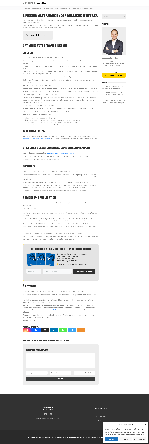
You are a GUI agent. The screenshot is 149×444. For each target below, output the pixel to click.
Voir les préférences (139, 439)
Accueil (25, 8)
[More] (81, 330)
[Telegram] (72, 330)
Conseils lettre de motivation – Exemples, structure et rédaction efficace (113, 94)
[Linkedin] (54, 330)
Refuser (125, 439)
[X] (45, 330)
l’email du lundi (44, 437)
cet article (53, 310)
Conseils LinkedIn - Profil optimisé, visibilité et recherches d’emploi (50, 8)
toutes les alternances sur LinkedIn (60, 153)
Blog (29, 8)
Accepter (111, 439)
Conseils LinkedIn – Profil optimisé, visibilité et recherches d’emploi (113, 102)
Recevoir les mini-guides (84, 271)
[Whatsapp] (63, 330)
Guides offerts (101, 417)
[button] (145, 424)
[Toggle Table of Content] (48, 35)
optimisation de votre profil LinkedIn (36, 139)
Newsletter (101, 420)
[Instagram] (27, 330)
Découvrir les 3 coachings (114, 75)
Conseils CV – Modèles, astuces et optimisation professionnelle (113, 87)
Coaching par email (101, 413)
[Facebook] (36, 330)
